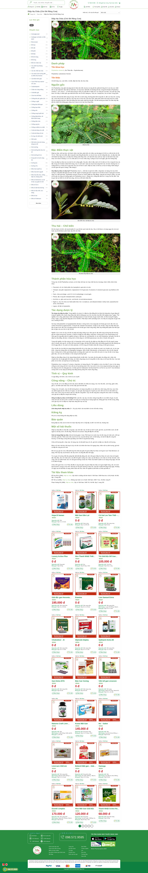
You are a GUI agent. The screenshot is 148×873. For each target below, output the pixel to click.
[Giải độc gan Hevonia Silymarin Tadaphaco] (62, 584)
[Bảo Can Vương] (86, 668)
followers (35, 838)
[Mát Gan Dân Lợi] (86, 502)
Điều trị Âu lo (34, 184)
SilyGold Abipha (82, 640)
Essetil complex (58, 809)
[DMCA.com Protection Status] (108, 844)
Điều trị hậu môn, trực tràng (37, 191)
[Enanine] (86, 584)
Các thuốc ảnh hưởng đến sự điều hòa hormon (38, 74)
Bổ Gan (33, 45)
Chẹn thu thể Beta (36, 95)
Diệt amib (34, 139)
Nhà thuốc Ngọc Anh (79, 869)
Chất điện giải (35, 92)
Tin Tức (53, 6)
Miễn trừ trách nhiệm (54, 850)
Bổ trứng (33, 59)
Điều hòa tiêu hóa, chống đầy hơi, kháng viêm (38, 175)
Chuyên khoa (72, 852)
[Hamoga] (109, 753)
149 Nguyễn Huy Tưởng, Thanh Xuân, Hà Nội (107, 3)
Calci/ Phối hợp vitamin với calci (37, 82)
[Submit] (31, 2)
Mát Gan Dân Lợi (82, 515)
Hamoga (102, 766)
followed (46, 838)
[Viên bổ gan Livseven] (109, 668)
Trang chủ (32, 6)
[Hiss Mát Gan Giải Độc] (86, 795)
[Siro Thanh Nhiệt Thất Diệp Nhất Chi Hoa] (86, 543)
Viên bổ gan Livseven (108, 681)
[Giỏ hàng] (119, 3)
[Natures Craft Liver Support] (62, 710)
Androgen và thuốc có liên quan (38, 38)
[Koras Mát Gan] (86, 710)
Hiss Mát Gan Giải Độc (84, 809)
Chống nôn (34, 110)
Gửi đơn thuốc (72, 848)
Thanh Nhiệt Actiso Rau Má (109, 809)
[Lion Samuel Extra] (109, 584)
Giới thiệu (38, 6)
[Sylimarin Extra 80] (109, 627)
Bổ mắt (33, 48)
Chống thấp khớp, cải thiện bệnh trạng (37, 117)
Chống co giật (35, 101)
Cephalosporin (35, 86)
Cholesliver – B (58, 640)
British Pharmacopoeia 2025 (99, 848)
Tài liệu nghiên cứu (84, 849)
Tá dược (118, 6)
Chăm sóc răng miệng (37, 89)
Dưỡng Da (34, 163)
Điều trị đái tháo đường (37, 187)
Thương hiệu (84, 854)
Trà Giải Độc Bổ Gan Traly (107, 556)
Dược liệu (112, 6)
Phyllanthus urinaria (57, 70)
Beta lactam (34, 42)
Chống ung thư (35, 124)
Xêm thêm (38, 203)
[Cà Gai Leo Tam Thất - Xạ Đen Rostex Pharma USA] (109, 502)
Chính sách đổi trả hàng (55, 848)
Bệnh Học (45, 6)
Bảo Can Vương (82, 681)
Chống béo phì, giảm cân (38, 98)
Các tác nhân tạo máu (37, 70)
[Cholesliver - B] (62, 627)
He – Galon (103, 724)
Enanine (78, 597)
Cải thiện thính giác (36, 78)
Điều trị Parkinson (36, 198)
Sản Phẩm (88, 6)
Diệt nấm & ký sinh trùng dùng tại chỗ (38, 143)
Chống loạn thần (35, 107)
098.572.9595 (92, 3)
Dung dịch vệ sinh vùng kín (37, 159)
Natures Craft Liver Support (60, 724)
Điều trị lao (34, 195)
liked (34, 835)
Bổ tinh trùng (34, 57)
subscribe (47, 835)
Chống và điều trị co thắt (38, 127)
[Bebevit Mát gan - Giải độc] (86, 753)
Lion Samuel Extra (106, 597)
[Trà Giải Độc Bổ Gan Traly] (109, 543)
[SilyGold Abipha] (86, 627)
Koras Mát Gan (81, 724)
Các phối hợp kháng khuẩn (36, 66)
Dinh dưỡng (34, 147)
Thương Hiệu (97, 6)
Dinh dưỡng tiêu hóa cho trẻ (38, 151)
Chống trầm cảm (35, 121)
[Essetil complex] (62, 795)
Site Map (51, 854)
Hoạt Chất (105, 6)
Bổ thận (33, 54)
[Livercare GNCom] (62, 753)
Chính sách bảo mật (54, 846)
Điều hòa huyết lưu (36, 169)
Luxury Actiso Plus (60, 556)
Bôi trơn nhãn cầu (36, 62)
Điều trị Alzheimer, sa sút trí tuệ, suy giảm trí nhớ (38, 180)
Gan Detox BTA (58, 681)
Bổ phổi (33, 51)
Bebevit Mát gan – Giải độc (84, 766)
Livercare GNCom (59, 766)
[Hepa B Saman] (62, 502)
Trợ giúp (60, 6)
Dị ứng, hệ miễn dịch (37, 136)
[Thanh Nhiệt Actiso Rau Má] (109, 795)
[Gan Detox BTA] (62, 668)
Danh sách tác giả (73, 854)
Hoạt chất (83, 856)
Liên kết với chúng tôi (35, 833)
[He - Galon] (109, 710)
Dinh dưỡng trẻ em (36, 155)
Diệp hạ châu (67, 475)
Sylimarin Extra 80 (106, 640)
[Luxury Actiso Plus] (62, 543)
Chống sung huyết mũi (37, 113)
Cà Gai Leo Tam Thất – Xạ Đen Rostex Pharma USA (108, 515)
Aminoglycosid (35, 34)
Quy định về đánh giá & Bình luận (57, 852)
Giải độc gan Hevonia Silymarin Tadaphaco (61, 597)
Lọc (32, 25)
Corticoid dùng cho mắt (37, 130)
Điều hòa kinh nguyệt (37, 171)
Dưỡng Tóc (34, 166)
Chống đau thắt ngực (37, 104)
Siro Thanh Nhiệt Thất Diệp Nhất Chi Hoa (84, 556)
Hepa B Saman (58, 515)
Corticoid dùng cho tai (37, 133)
